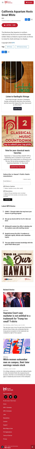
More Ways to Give (8, 428)
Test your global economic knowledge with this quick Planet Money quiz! (19, 243)
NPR (13, 43)
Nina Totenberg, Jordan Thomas (10, 325)
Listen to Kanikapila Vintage (17, 96)
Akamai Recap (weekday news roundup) (14, 193)
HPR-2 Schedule (7, 411)
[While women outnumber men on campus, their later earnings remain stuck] (16, 346)
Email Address (7, 181)
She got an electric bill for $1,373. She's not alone (18, 220)
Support (5, 425)
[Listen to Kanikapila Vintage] (17, 77)
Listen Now (17, 108)
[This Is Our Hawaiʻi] (17, 266)
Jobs (4, 414)
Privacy (5, 439)
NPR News (9, 46)
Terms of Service (7, 435)
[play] (2, 447)
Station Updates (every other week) (13, 188)
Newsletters (6, 418)
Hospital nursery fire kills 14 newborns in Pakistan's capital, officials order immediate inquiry (18, 235)
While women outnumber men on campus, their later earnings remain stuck (16, 362)
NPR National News (22, 46)
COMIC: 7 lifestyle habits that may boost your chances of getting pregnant (18, 212)
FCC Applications (7, 432)
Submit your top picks (17, 167)
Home (4, 404)
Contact (5, 421)
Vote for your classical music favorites (17, 151)
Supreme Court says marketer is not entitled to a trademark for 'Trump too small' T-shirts (16, 317)
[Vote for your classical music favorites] (17, 131)
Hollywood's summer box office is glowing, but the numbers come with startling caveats (18, 227)
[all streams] (33, 447)
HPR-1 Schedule (7, 407)
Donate (30, 2)
